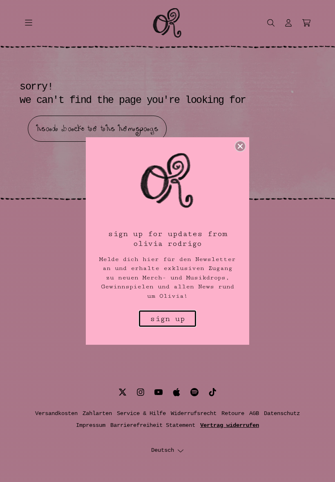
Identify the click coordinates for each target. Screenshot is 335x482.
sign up (167, 318)
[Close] (240, 146)
